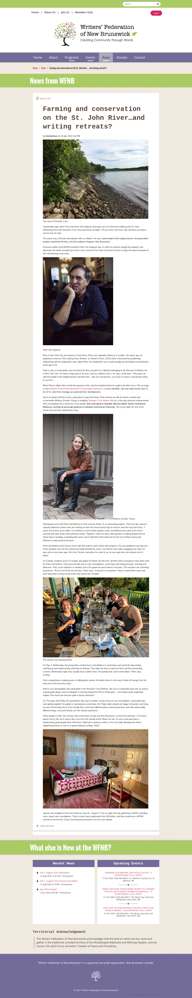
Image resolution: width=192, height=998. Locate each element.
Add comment (47, 825)
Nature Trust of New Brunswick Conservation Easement (76, 388)
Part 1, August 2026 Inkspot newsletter (58, 880)
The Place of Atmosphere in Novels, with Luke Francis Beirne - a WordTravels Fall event (128, 909)
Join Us (65, 12)
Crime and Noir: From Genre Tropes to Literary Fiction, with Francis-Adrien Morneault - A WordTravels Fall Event (128, 891)
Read (43, 68)
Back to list (45, 98)
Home (35, 12)
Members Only (84, 12)
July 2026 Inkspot (48, 889)
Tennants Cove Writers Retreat (102, 400)
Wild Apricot (139, 995)
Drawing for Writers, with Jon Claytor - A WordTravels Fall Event (128, 874)
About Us (49, 12)
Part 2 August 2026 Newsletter (54, 872)
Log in (156, 13)
